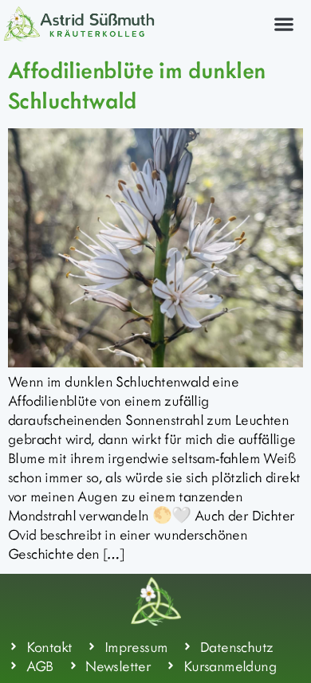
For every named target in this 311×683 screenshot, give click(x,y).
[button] (283, 23)
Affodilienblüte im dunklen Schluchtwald (136, 84)
